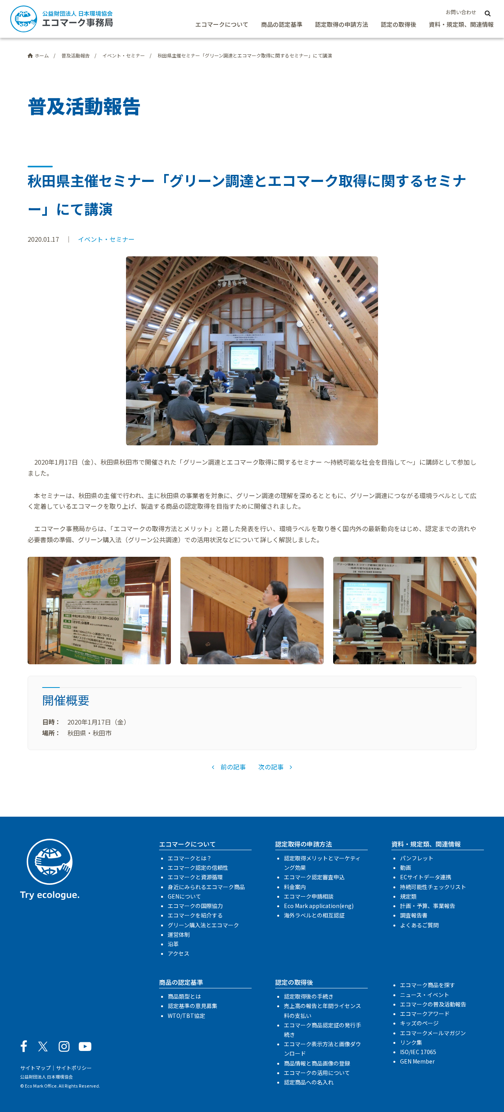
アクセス (178, 953)
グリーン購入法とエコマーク (203, 925)
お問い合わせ (461, 12)
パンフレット (417, 858)
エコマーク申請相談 (309, 896)
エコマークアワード (425, 1013)
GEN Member (417, 1061)
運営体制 (179, 934)
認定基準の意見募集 (192, 1006)
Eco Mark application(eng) (319, 906)
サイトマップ (35, 1067)
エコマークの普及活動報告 (433, 1004)
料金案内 (295, 887)
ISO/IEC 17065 (418, 1052)
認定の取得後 (398, 24)
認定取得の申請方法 (341, 24)
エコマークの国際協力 (195, 906)
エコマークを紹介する (195, 915)
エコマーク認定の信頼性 (198, 867)
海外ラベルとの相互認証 (314, 915)
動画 (405, 867)
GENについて (184, 896)
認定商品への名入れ (309, 1082)
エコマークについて (221, 24)
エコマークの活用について (317, 1073)
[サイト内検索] (487, 12)
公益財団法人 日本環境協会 (46, 1076)
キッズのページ (419, 1023)
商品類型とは (184, 996)
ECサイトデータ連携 (425, 877)
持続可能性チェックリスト (433, 887)
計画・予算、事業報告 (427, 906)
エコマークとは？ (190, 858)
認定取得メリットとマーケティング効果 (322, 862)
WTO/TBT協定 (186, 1015)
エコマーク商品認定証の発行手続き (322, 1029)
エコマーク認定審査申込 (314, 877)
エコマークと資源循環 (195, 877)
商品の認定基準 (281, 24)
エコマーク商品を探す (427, 985)
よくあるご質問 (419, 925)
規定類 (408, 896)
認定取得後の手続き (309, 996)
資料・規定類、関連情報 (461, 24)
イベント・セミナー (106, 239)
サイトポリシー (74, 1067)
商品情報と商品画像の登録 (317, 1063)
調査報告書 (414, 915)
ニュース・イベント (424, 995)
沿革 (173, 944)
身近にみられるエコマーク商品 (206, 887)
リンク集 (411, 1042)
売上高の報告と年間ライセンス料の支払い (322, 1010)
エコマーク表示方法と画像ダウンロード (322, 1048)
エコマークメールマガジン (433, 1033)
